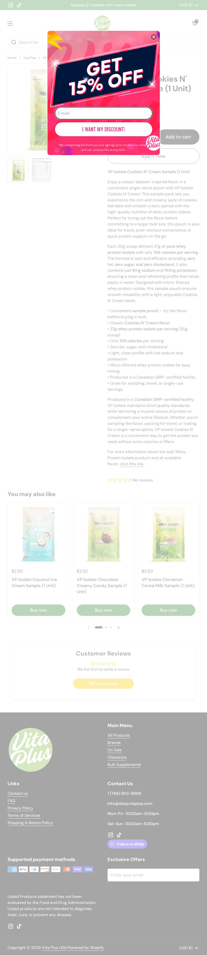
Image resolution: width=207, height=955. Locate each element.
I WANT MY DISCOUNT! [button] (103, 129)
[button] (154, 37)
